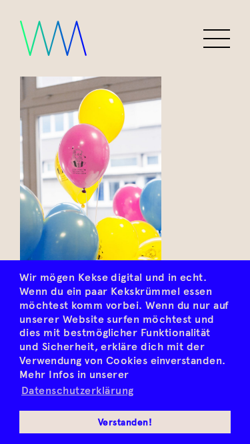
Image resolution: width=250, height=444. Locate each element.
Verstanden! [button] (125, 422)
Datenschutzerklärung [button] (77, 390)
